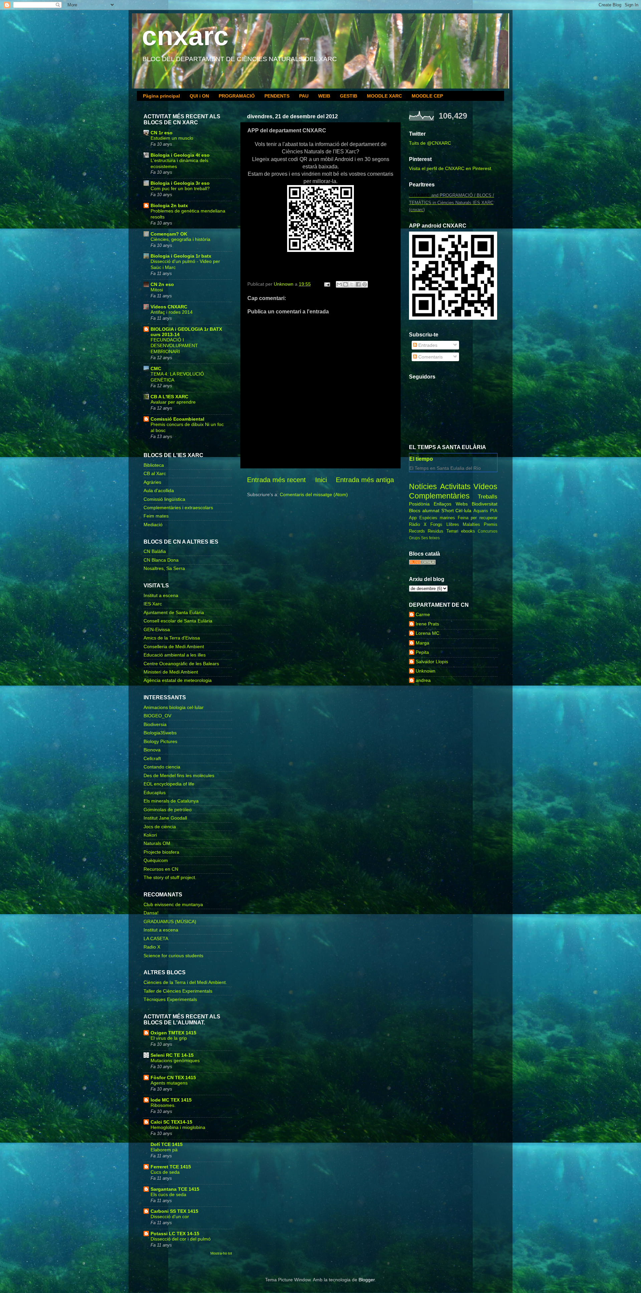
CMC (156, 368)
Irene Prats (427, 623)
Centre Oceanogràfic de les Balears (181, 663)
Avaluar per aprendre (173, 402)
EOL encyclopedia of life (169, 783)
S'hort (447, 510)
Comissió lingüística (164, 499)
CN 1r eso (162, 132)
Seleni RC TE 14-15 (172, 1055)
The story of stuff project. (170, 877)
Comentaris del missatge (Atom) (314, 494)
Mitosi (157, 289)
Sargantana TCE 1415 (175, 1189)
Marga (422, 642)
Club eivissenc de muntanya (173, 904)
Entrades (427, 345)
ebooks (468, 531)
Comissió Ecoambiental (177, 419)
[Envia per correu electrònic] (339, 284)
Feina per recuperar (477, 517)
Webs (462, 504)
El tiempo (421, 459)
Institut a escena (161, 595)
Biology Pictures (160, 741)
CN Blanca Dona (161, 560)
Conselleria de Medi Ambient (174, 646)
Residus (435, 531)
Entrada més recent (276, 479)
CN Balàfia (155, 551)
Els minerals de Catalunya (171, 801)
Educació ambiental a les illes (175, 655)
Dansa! (151, 912)
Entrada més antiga (365, 479)
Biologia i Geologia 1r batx (181, 256)
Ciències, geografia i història (180, 239)
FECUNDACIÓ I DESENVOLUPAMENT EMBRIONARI (174, 345)
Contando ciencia (162, 766)
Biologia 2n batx (169, 205)
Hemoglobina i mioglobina (178, 1127)
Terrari (452, 531)
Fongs (436, 524)
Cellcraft (152, 758)
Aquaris (480, 510)
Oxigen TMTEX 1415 (173, 1032)
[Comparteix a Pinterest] (364, 284)
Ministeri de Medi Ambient (171, 672)
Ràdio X (418, 524)
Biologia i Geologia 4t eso (180, 155)
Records (417, 531)
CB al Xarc (155, 473)
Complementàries (439, 495)
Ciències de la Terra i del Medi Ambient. (185, 982)
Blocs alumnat (424, 510)
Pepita (422, 652)
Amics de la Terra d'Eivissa (172, 637)
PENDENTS (276, 96)
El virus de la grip (169, 1038)
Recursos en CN (161, 869)
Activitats (455, 486)
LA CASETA (156, 938)
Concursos (487, 531)
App (413, 517)
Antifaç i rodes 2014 (172, 312)
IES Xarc (153, 603)
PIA (493, 510)
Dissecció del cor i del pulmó (181, 1239)
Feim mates (156, 516)
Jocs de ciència (160, 826)
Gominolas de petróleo (168, 809)
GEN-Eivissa (157, 629)
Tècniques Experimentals (170, 999)
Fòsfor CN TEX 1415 (173, 1077)
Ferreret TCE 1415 (171, 1166)
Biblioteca (154, 465)
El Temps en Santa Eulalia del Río (445, 468)
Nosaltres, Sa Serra (164, 568)
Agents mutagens (169, 1083)
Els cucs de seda (168, 1194)
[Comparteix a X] (352, 284)
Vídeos (485, 486)
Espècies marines (437, 517)
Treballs (487, 496)
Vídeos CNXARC (169, 306)
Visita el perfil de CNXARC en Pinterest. (450, 168)
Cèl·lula (463, 510)
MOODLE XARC (384, 96)
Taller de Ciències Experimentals (178, 991)
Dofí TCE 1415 (167, 1144)
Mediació (153, 524)
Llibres (452, 524)
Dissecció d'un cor (170, 1216)
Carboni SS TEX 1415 (174, 1211)
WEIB (324, 96)
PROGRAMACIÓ (237, 96)
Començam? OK (169, 234)
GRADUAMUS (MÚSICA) (170, 921)
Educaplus (155, 792)
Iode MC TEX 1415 (171, 1100)
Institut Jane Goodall (165, 818)
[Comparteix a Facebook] (358, 284)
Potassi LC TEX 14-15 (175, 1233)
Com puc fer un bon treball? (180, 188)
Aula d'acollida (159, 490)
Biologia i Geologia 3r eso (180, 183)
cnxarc (185, 36)
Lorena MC (427, 633)
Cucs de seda (165, 1172)
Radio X (152, 947)
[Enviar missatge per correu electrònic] (327, 284)
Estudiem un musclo (172, 138)
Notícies (423, 486)
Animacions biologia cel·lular (174, 707)
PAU (303, 96)
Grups (414, 538)
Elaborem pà (164, 1149)
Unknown (425, 671)
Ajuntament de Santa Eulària (174, 612)
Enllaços (442, 504)
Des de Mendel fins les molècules (179, 775)
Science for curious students (173, 955)
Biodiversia (155, 724)
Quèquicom (156, 860)
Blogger (367, 1279)
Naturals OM (157, 843)
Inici (321, 479)
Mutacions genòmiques (175, 1060)
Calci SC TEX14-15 (171, 1122)
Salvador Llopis (432, 661)
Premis (490, 524)
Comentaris (430, 357)
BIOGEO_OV (157, 715)
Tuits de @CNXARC (430, 143)
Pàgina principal (161, 96)
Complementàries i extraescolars (178, 507)
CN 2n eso (162, 284)
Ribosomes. (163, 1105)
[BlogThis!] (345, 284)
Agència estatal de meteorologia (178, 680)
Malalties (471, 524)
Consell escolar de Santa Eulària (178, 620)
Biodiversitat (484, 504)
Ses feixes (430, 538)
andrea (423, 680)
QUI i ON (199, 96)
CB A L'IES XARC (169, 396)
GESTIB (348, 96)
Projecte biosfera (161, 852)
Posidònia (419, 504)
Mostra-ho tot (221, 1253)
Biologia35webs (160, 732)
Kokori (150, 835)
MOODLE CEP (427, 96)
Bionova (152, 749)
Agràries (152, 482)
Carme (423, 614)
